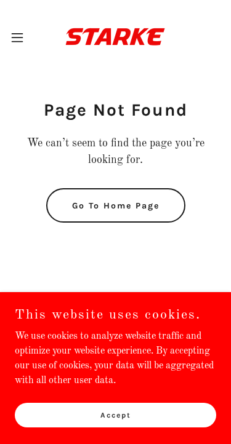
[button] (21, 37)
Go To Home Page (116, 205)
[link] (115, 37)
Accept (115, 414)
